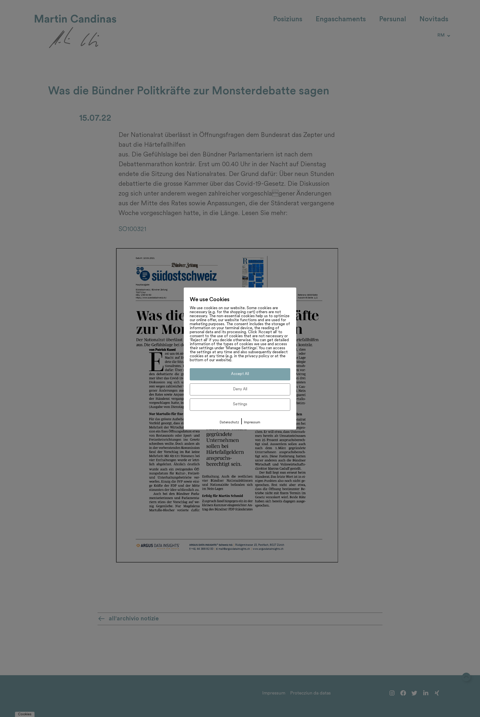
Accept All (240, 374)
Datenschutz (229, 422)
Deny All (240, 389)
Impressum (252, 422)
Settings (240, 404)
